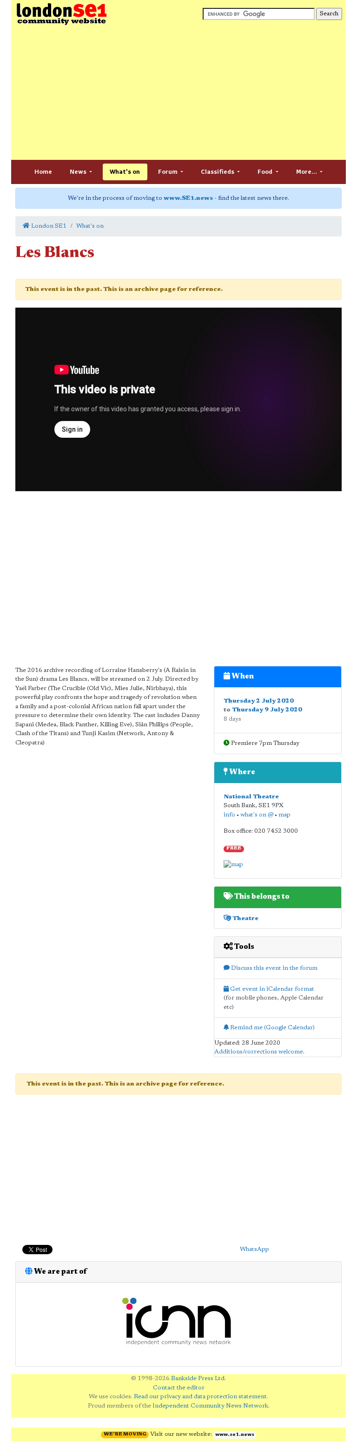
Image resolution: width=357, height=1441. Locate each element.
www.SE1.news (188, 198)
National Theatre (251, 797)
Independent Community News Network (210, 1406)
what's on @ (256, 815)
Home (43, 171)
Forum (168, 171)
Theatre (244, 918)
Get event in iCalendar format (271, 989)
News (79, 171)
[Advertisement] (178, 93)
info (229, 815)
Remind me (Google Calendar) (272, 1028)
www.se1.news (234, 1435)
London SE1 (48, 226)
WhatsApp (254, 1249)
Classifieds (218, 171)
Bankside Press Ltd (198, 1378)
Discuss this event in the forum (273, 968)
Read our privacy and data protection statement (200, 1397)
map (284, 815)
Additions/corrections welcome (258, 1052)
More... (307, 171)
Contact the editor (179, 1388)
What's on (125, 171)
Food (266, 171)
